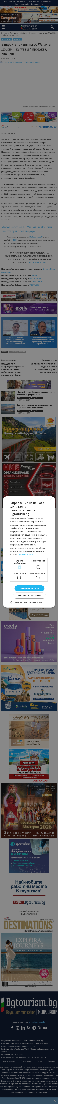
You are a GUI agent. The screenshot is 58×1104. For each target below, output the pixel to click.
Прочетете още (25, 554)
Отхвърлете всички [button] (29, 595)
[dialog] (29, 552)
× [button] (51, 500)
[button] (26, 602)
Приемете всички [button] (29, 588)
